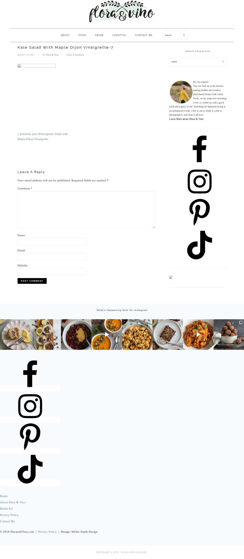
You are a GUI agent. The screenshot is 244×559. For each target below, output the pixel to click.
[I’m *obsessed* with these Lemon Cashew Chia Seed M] (15, 334)
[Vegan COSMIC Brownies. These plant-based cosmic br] (167, 334)
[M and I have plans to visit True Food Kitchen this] (137, 334)
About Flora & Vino (13, 502)
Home (4, 496)
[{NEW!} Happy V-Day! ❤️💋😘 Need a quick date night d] (198, 334)
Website (23, 265)
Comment (25, 188)
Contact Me (7, 521)
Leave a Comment (75, 55)
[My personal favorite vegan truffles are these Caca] (229, 334)
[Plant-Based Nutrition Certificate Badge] (170, 278)
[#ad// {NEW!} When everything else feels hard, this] (107, 334)
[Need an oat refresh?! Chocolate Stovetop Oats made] (76, 334)
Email (21, 250)
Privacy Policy (9, 514)
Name (21, 235)
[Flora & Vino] (122, 24)
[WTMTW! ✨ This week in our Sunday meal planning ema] (45, 334)
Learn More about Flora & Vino (186, 119)
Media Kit (6, 508)
